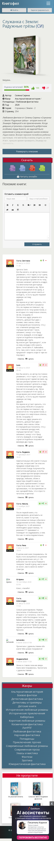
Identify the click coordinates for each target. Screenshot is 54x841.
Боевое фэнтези (27, 695)
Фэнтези (27, 757)
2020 (17, 104)
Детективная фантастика (27, 699)
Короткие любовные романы (27, 720)
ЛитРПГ (27, 727)
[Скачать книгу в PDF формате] (32, 167)
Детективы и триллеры (27, 702)
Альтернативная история (27, 98)
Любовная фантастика (27, 101)
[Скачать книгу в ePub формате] (42, 167)
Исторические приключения (27, 713)
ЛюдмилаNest (22, 659)
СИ (40, 26)
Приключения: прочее (27, 742)
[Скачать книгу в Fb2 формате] (12, 167)
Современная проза (27, 749)
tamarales (20, 640)
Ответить (21, 359)
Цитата (31, 359)
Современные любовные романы (27, 746)
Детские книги (27, 706)
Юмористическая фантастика (27, 764)
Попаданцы (8, 101)
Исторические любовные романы (27, 709)
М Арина (20, 579)
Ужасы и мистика (27, 753)
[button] (7, 205)
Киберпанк (27, 717)
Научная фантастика (27, 735)
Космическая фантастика (27, 724)
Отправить (37, 244)
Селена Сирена (22, 95)
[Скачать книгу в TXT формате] (22, 167)
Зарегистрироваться (40, 10)
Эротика (27, 760)
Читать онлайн (28, 176)
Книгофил (10, 3)
